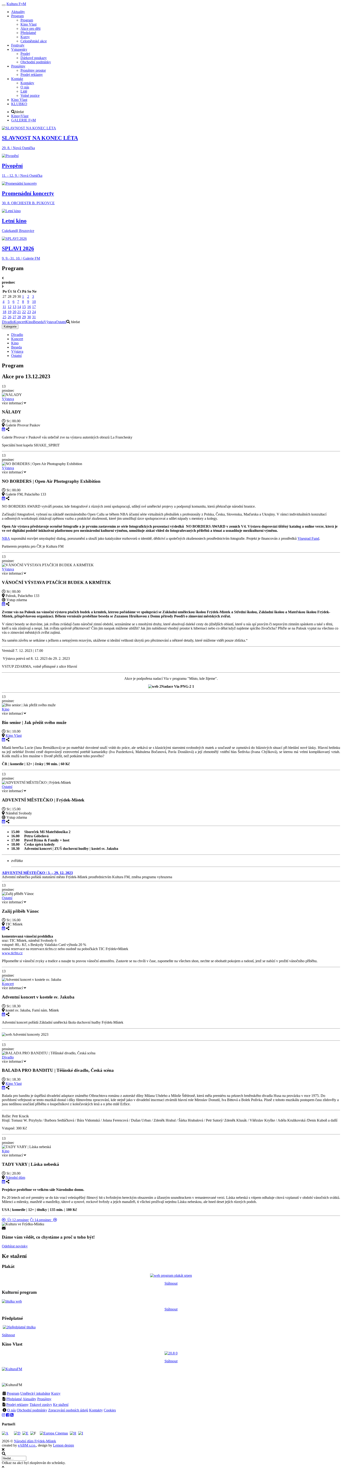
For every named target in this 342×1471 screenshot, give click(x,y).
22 (24, 312)
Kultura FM (16, 4)
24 (34, 312)
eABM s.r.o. (27, 1445)
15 (24, 307)
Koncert (20, 322)
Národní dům (15, 1177)
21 (19, 312)
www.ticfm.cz (12, 953)
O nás (11, 1410)
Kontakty (96, 1410)
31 (34, 317)
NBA (6, 538)
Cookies (110, 1410)
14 (19, 307)
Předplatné (14, 1399)
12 (9, 307)
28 (19, 317)
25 (4, 317)
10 (34, 302)
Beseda (38, 322)
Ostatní (61, 322)
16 (29, 307)
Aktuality (29, 1399)
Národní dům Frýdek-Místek (35, 1441)
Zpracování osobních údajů (68, 1410)
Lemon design (63, 1445)
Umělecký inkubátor (35, 1393)
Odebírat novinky (15, 1246)
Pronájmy (44, 1399)
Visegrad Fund (308, 538)
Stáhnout (171, 1283)
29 (24, 317)
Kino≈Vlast (19, 116)
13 (14, 307)
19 (9, 312)
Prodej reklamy (17, 1405)
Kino (29, 322)
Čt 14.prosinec (41, 1220)
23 (29, 312)
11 (4, 307)
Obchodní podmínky (32, 1410)
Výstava (50, 322)
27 (14, 317)
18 (4, 312)
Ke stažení (60, 1405)
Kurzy (55, 1393)
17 (34, 307)
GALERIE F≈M (23, 120)
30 (29, 317)
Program (13, 1393)
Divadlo (8, 322)
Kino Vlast (14, 735)
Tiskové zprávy (41, 1405)
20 (14, 312)
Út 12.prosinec (17, 1220)
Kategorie (10, 326)
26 (9, 317)
